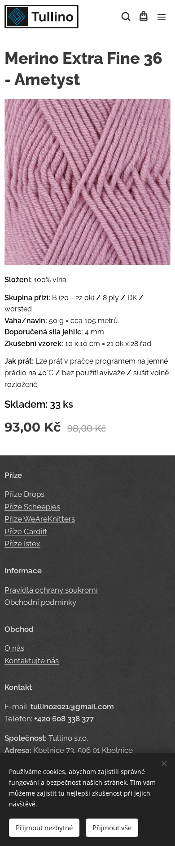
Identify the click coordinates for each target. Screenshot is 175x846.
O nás (14, 648)
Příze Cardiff (25, 531)
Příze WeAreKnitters (39, 518)
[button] (125, 16)
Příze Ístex (22, 543)
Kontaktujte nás (31, 660)
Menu (162, 17)
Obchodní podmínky (40, 602)
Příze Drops (24, 494)
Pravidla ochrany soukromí (51, 589)
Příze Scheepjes (32, 506)
